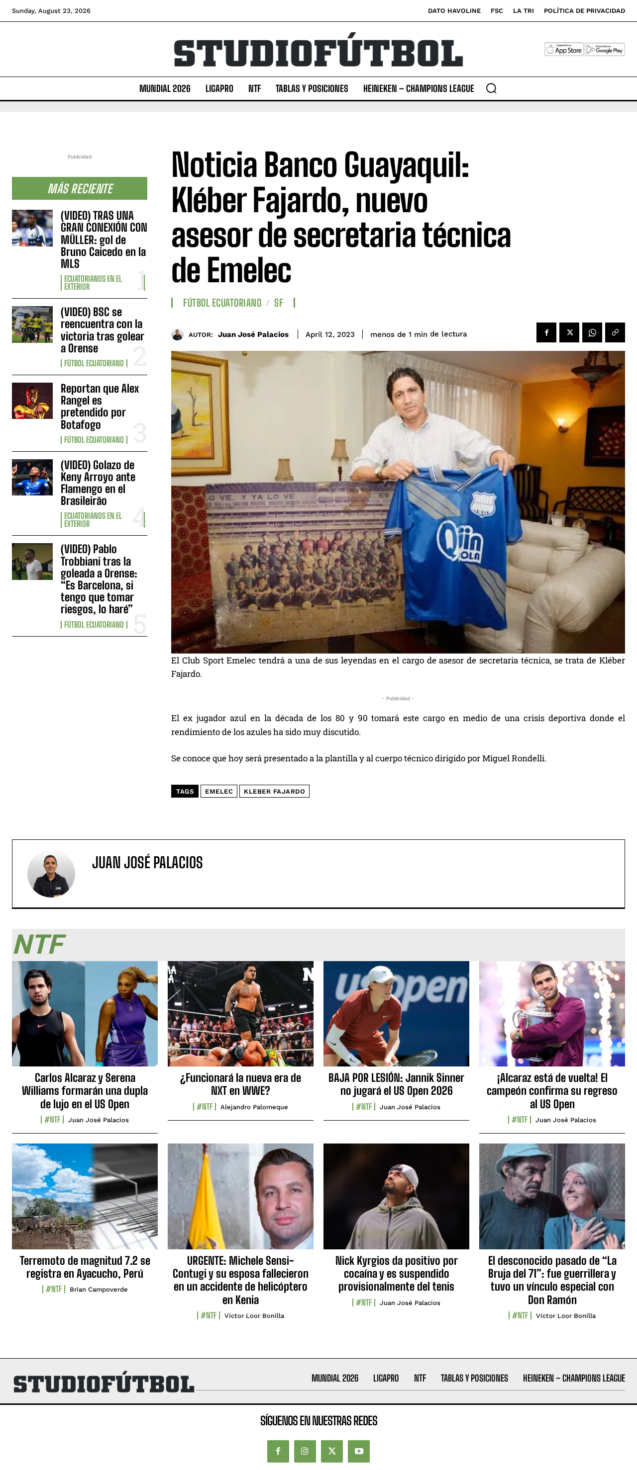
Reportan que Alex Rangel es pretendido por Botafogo (100, 406)
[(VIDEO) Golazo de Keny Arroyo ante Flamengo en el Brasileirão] (32, 477)
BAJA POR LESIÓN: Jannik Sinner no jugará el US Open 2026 (396, 1084)
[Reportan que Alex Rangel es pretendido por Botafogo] (32, 401)
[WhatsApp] (592, 332)
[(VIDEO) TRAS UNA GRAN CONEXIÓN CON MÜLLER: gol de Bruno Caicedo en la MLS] (32, 228)
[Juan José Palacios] (180, 334)
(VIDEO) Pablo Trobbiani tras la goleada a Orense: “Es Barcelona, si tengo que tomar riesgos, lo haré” (99, 579)
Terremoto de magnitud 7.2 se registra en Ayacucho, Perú (85, 1267)
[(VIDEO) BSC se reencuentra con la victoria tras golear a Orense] (32, 324)
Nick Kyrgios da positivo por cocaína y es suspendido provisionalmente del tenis (396, 1274)
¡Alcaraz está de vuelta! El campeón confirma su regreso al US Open (552, 1091)
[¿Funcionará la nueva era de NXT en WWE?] (241, 1019)
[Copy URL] (615, 332)
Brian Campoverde (99, 1289)
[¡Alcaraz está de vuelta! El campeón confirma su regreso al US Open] (552, 1019)
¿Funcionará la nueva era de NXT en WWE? (240, 1084)
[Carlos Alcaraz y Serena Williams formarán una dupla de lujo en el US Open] (85, 1019)
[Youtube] (359, 1451)
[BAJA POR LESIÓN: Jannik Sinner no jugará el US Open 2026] (396, 1019)
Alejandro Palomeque (254, 1107)
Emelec (219, 791)
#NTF (52, 1120)
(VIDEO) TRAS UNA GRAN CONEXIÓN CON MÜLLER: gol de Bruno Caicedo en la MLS (104, 239)
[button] (491, 88)
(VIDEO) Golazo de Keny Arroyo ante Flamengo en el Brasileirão (98, 483)
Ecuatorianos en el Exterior (93, 283)
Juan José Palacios (253, 334)
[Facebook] (546, 332)
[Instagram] (305, 1451)
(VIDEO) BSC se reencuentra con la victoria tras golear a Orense (102, 330)
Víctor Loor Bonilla (254, 1315)
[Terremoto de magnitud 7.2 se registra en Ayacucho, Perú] (85, 1201)
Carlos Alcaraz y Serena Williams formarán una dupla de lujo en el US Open (85, 1091)
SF (278, 303)
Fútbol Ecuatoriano (94, 363)
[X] (569, 332)
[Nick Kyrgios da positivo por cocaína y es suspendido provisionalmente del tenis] (396, 1201)
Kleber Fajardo (274, 791)
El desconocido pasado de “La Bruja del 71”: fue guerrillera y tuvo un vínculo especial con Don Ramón (552, 1280)
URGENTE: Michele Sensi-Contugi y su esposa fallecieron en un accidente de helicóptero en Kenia (241, 1280)
